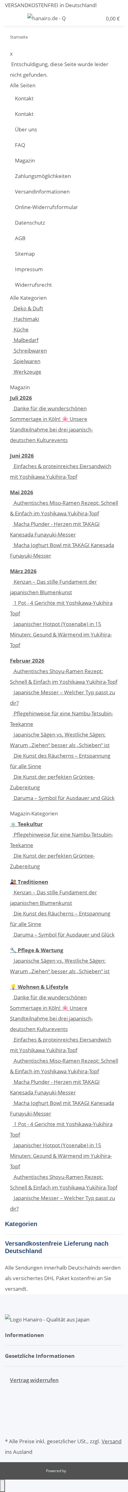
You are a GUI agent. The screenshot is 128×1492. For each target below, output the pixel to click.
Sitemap (25, 253)
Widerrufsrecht (33, 284)
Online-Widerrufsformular (46, 207)
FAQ (20, 144)
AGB (20, 238)
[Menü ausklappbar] (13, 18)
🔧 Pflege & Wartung (36, 950)
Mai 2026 (21, 492)
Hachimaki (25, 318)
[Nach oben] (2, 1486)
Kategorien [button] (22, 1224)
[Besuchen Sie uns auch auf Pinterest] (10, 1415)
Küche (20, 329)
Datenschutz (30, 222)
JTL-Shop (74, 1470)
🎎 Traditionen (29, 881)
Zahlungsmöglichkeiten (43, 176)
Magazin (25, 160)
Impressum (29, 269)
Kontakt (24, 98)
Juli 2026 (21, 397)
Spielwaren (26, 361)
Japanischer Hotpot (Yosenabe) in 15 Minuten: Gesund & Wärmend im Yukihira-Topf (61, 634)
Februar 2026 (27, 660)
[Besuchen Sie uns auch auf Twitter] (10, 1405)
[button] (85, 18)
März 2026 (23, 571)
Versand (111, 1441)
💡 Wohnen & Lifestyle (39, 986)
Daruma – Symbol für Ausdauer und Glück (63, 797)
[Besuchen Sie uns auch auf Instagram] (10, 1426)
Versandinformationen (42, 191)
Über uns (26, 129)
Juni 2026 (22, 455)
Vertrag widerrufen (34, 1380)
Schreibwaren (29, 350)
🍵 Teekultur (26, 824)
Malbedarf (25, 340)
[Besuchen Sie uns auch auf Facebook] (10, 1394)
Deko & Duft (27, 308)
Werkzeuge (26, 371)
